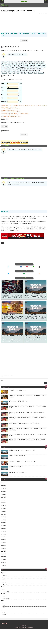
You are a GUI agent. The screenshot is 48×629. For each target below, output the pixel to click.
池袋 (25, 61)
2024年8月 (3, 500)
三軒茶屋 (44, 65)
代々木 (25, 72)
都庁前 (22, 69)
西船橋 (2, 70)
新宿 (29, 67)
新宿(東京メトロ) (23, 67)
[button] (39, 266)
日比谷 (23, 70)
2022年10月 (3, 559)
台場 (40, 67)
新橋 (32, 67)
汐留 (2, 67)
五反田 (26, 65)
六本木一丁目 (41, 72)
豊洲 (26, 69)
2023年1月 (3, 551)
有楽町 (18, 72)
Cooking (4, 607)
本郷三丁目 (31, 70)
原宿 (20, 70)
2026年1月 (3, 485)
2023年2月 (3, 548)
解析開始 (5, 126)
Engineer (3, 572)
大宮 (10, 63)
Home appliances (6, 598)
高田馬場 (44, 67)
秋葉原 (8, 61)
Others (2, 600)
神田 (35, 63)
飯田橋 (21, 61)
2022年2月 (3, 565)
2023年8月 (3, 531)
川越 (29, 63)
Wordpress (5, 584)
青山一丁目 (3, 61)
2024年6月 (3, 505)
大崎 (2, 63)
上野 (34, 61)
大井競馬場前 (43, 61)
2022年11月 (3, 556)
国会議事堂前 (32, 65)
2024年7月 (3, 502)
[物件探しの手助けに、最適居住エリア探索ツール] (21, 266)
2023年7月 (3, 534)
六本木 (35, 72)
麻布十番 (17, 61)
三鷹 (39, 70)
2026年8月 (3, 482)
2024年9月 (3, 497)
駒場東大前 (38, 65)
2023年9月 (3, 528)
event (4, 602)
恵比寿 (37, 61)
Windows (4, 575)
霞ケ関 (22, 63)
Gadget (3, 593)
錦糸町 (11, 65)
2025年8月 (3, 491)
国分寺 (22, 65)
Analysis (4, 614)
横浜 (22, 72)
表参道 (16, 63)
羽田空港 (12, 70)
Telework (4, 596)
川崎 (32, 63)
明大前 (14, 72)
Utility (2, 609)
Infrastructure (5, 582)
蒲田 (26, 63)
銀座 (7, 65)
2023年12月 (3, 519)
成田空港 (41, 69)
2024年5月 (3, 508)
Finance (3, 586)
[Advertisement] (24, 22)
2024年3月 (3, 514)
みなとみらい (4, 72)
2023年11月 (3, 522)
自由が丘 (17, 67)
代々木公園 (30, 72)
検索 (2, 380)
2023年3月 (3, 545)
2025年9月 (3, 488)
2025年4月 (3, 494)
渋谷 (9, 67)
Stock (4, 589)
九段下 (15, 65)
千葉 (9, 69)
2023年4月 (3, 542)
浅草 (13, 61)
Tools (3, 242)
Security (4, 579)
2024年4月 (3, 511)
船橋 (27, 70)
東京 (12, 69)
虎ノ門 (29, 69)
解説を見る (24, 40)
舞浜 (36, 70)
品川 (5, 67)
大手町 (6, 63)
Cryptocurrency (6, 591)
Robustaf (24, 1)
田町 (5, 69)
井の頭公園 (29, 61)
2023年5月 (3, 539)
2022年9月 (3, 562)
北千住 (38, 63)
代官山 (35, 67)
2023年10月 (3, 525)
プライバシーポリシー (24, 625)
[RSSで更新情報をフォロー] (39, 273)
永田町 (33, 69)
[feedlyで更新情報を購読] (24, 273)
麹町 (19, 65)
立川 (2, 69)
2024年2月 (3, 517)
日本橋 (7, 70)
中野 (37, 69)
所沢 (19, 69)
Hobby (4, 605)
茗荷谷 (9, 72)
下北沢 (12, 67)
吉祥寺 (42, 63)
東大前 (15, 69)
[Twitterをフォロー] (8, 273)
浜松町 (16, 70)
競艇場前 (3, 65)
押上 (13, 63)
